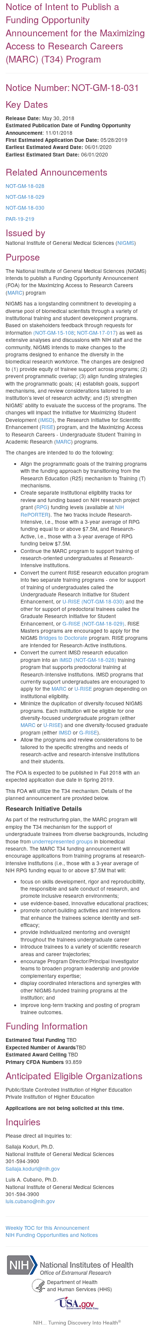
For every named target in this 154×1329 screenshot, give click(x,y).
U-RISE (83, 688)
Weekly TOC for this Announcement (47, 1227)
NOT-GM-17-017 (96, 332)
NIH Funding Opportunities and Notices (52, 1234)
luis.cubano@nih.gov (30, 1201)
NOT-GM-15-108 (54, 332)
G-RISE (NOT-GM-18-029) (93, 623)
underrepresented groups (62, 841)
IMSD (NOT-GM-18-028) (87, 659)
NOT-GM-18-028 (25, 185)
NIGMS (125, 242)
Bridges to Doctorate (63, 637)
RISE (47, 427)
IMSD (46, 419)
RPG (41, 507)
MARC (14, 292)
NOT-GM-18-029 (25, 196)
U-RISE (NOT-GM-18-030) (93, 601)
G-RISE (88, 732)
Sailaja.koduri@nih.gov (33, 1168)
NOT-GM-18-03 (23, 207)
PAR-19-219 (20, 218)
